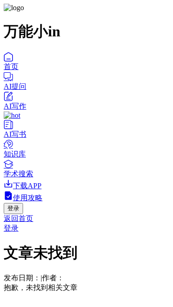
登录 (11, 228)
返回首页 (18, 218)
